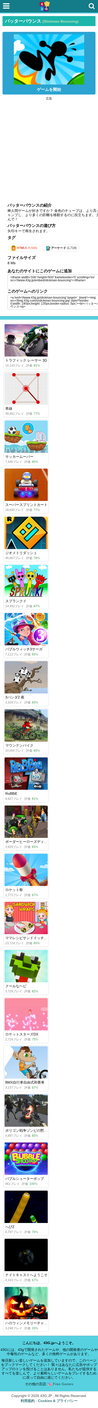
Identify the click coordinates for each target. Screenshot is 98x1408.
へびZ (10, 1227)
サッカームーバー (19, 457)
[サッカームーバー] (26, 436)
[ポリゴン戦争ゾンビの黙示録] (26, 1110)
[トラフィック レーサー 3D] (26, 340)
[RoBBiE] (26, 773)
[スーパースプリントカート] (26, 485)
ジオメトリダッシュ (21, 553)
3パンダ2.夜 (14, 697)
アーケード (63, 248)
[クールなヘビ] (26, 966)
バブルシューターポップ (24, 1179)
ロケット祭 (14, 890)
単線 (8, 408)
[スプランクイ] (26, 581)
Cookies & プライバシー (58, 1401)
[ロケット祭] (26, 870)
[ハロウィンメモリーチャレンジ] (26, 1303)
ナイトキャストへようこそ (26, 1275)
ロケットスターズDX (21, 1034)
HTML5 (26, 248)
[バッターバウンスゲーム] (49, 58)
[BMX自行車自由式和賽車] (26, 1062)
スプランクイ (15, 601)
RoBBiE (11, 793)
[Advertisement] (49, 149)
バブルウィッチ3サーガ (23, 649)
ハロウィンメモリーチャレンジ (30, 1323)
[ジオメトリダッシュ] (26, 533)
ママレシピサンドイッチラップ (30, 938)
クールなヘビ (15, 986)
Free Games (62, 1384)
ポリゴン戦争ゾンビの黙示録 (28, 1130)
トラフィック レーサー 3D (26, 360)
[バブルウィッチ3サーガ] (26, 629)
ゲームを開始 (49, 89)
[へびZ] (26, 1207)
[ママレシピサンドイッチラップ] (26, 918)
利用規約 (28, 1401)
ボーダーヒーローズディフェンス (31, 842)
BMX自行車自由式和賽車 (24, 1082)
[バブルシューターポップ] (26, 1158)
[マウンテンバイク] (26, 725)
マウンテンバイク (19, 745)
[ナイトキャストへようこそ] (26, 1255)
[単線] (26, 388)
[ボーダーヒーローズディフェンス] (26, 822)
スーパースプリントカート (26, 505)
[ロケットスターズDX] (26, 1014)
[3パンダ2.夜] (26, 677)
